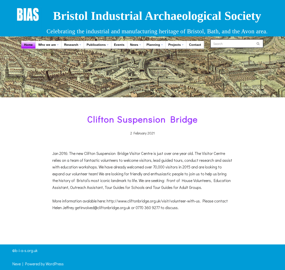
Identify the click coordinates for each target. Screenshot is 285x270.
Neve (16, 263)
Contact (195, 44)
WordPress (55, 263)
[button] (58, 45)
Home (28, 44)
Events (119, 44)
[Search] (258, 43)
